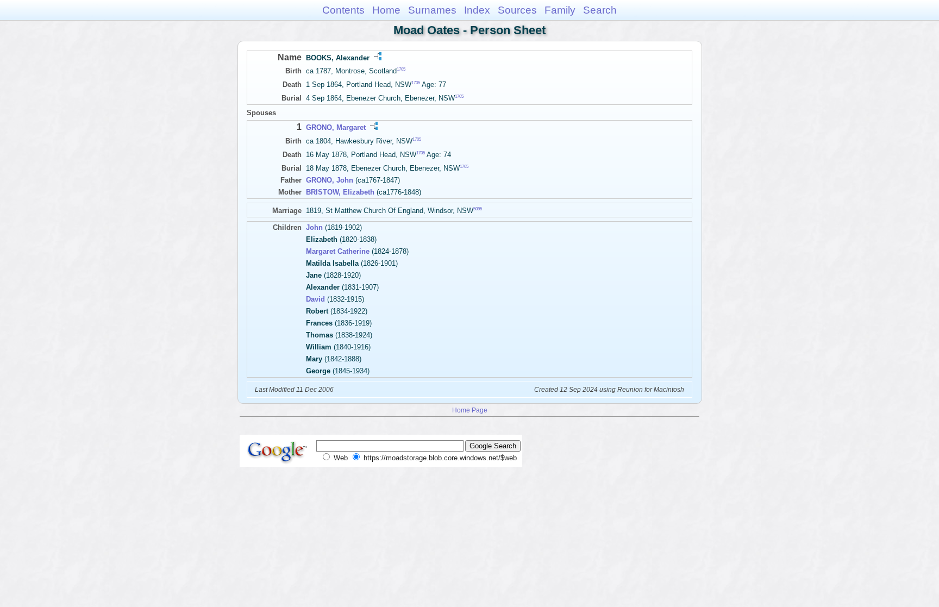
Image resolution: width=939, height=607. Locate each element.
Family (559, 10)
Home (386, 10)
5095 (477, 208)
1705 (401, 69)
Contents (343, 10)
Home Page (469, 410)
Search (600, 10)
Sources (517, 10)
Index (477, 10)
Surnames (432, 10)
